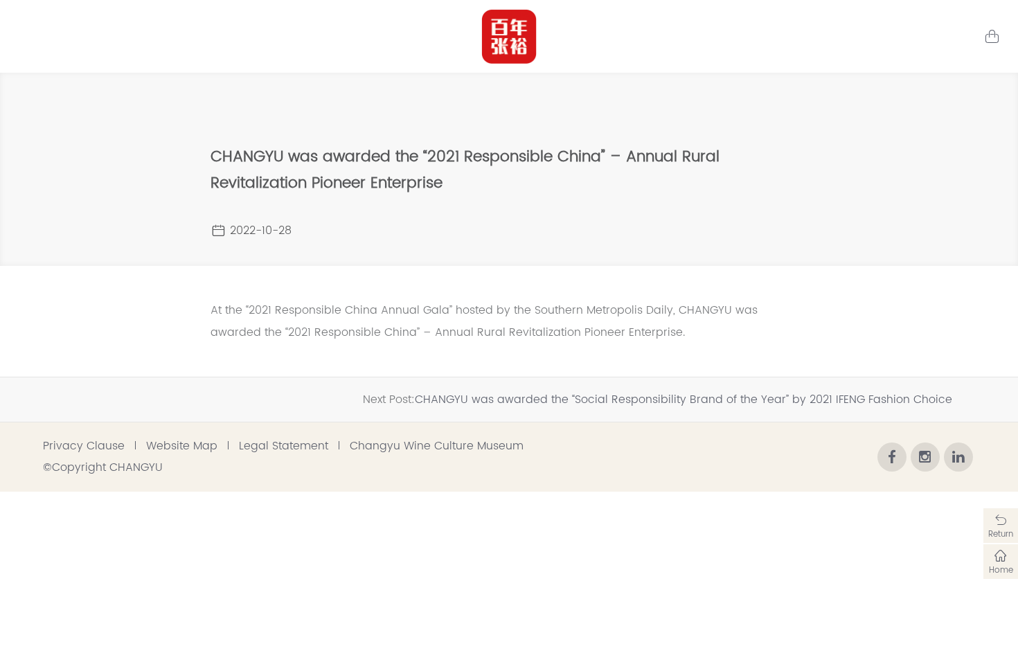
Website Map (181, 446)
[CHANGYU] (508, 36)
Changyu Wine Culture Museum (437, 446)
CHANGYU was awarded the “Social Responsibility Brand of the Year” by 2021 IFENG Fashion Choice (683, 399)
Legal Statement (283, 446)
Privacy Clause (84, 446)
